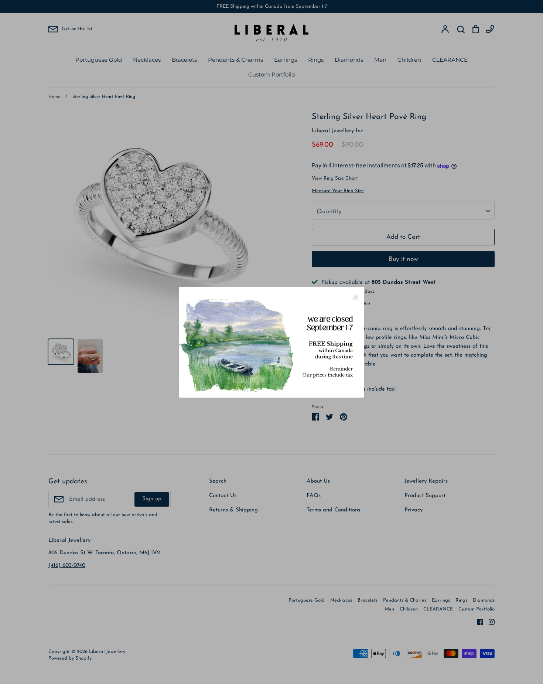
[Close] (354, 296)
